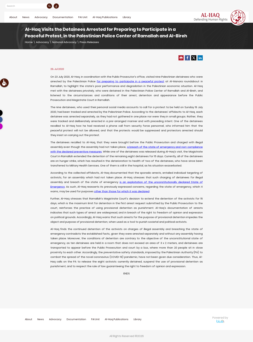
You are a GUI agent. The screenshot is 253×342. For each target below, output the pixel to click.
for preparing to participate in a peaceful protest (130, 81)
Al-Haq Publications (105, 17)
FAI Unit (82, 17)
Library (127, 17)
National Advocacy (64, 42)
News (25, 17)
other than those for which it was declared (121, 191)
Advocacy (42, 42)
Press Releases (89, 42)
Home (29, 42)
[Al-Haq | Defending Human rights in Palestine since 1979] (220, 17)
